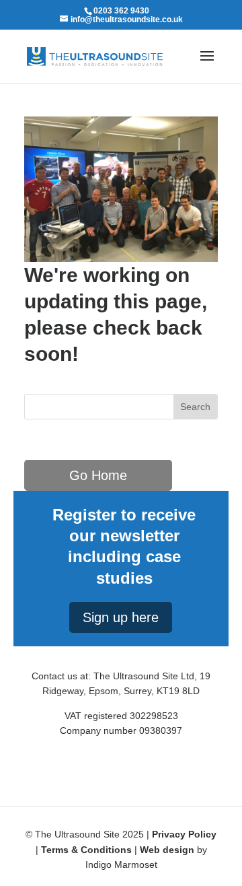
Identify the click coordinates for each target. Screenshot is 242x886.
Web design (167, 849)
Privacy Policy (184, 834)
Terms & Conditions (86, 849)
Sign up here (121, 617)
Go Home (98, 475)
